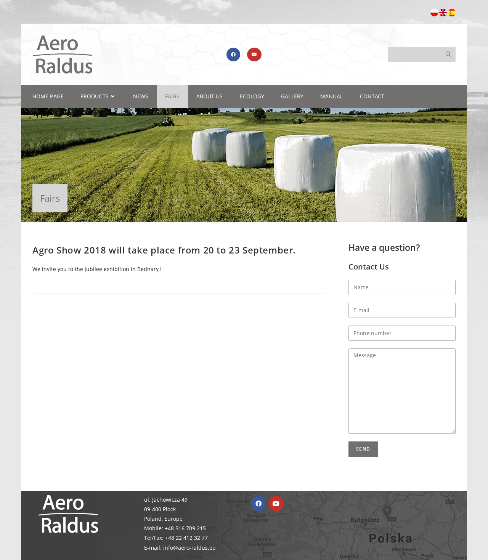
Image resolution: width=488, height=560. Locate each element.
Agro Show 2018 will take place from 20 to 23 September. (164, 250)
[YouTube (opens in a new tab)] (254, 54)
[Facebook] (258, 503)
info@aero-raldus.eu (189, 547)
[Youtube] (276, 503)
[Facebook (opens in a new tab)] (233, 54)
